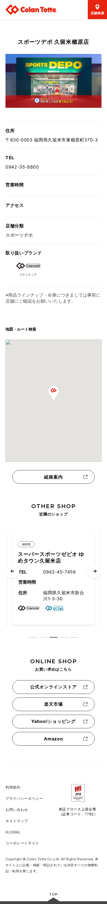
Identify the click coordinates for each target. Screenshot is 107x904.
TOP (53, 894)
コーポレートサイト (22, 843)
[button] (53, 393)
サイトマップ (16, 821)
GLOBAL (13, 832)
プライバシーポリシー (24, 798)
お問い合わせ (16, 809)
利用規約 (13, 787)
